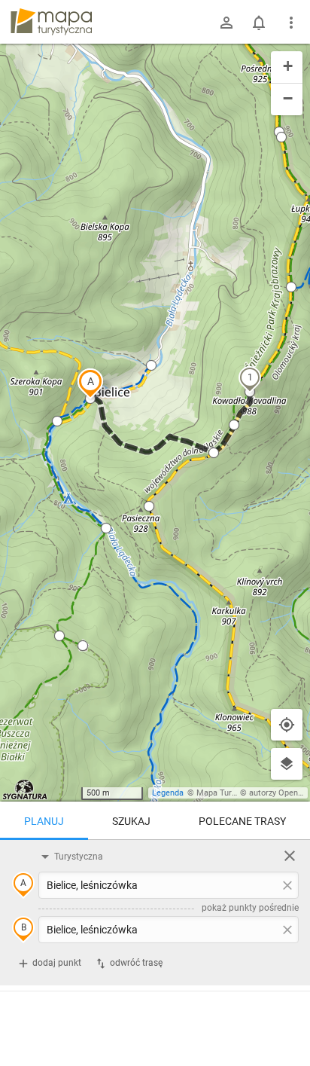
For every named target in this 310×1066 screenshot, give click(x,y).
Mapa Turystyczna (230, 793)
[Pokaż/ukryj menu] (291, 23)
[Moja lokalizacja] (286, 725)
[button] (90, 383)
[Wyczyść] (290, 856)
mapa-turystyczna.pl (51, 22)
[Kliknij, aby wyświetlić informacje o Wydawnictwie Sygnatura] (25, 789)
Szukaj (131, 821)
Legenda (168, 793)
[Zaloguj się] (226, 23)
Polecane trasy (242, 821)
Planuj (44, 821)
